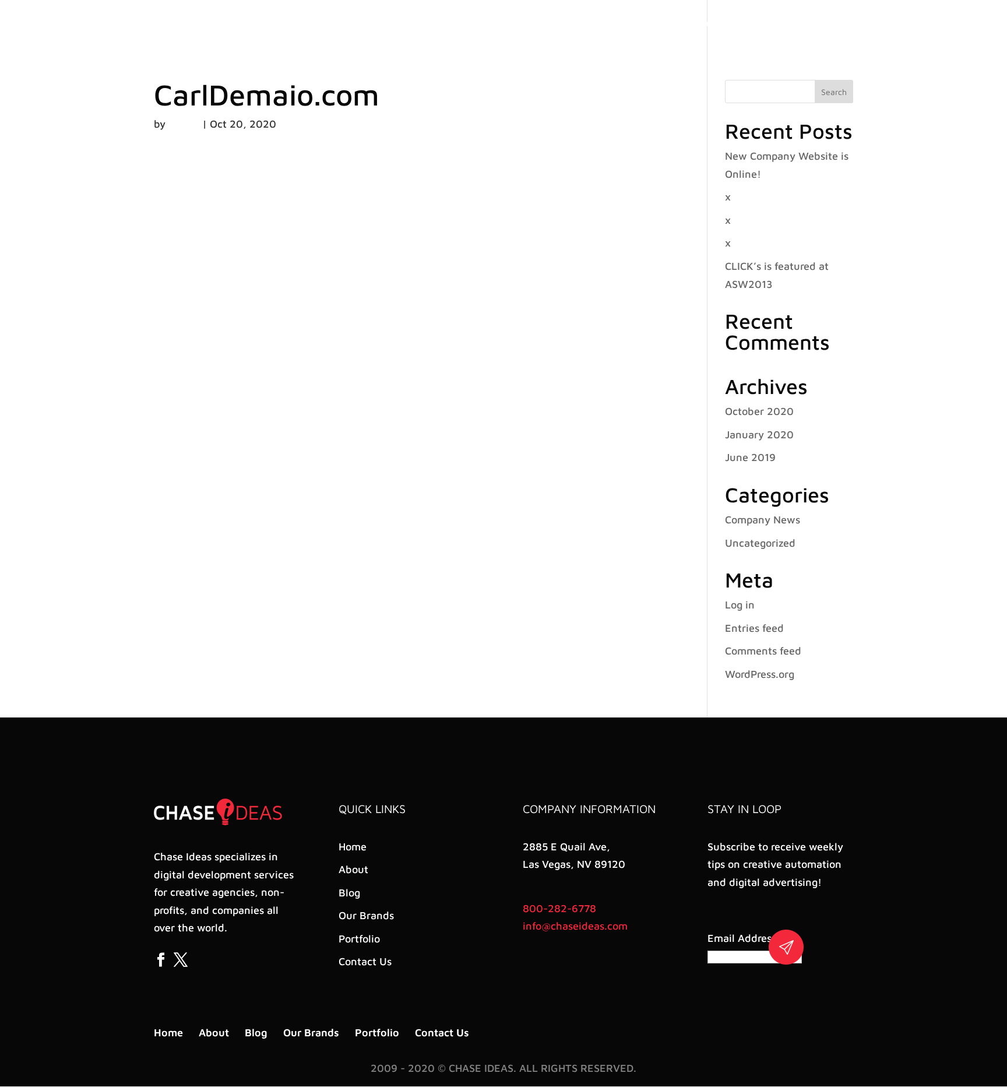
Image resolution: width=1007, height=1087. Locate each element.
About (619, 23)
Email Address (743, 938)
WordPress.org (759, 674)
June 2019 (750, 457)
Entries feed (754, 628)
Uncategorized (760, 543)
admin (183, 124)
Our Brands (700, 23)
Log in (740, 605)
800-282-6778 (559, 908)
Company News (762, 519)
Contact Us (808, 23)
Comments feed (763, 651)
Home (580, 23)
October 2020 (759, 411)
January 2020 (759, 434)
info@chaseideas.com (575, 926)
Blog (654, 23)
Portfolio (755, 23)
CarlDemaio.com (266, 94)
